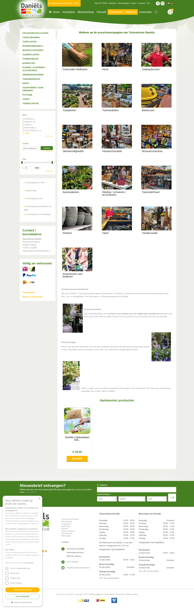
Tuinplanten (29, 42)
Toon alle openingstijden (109, 578)
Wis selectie (49, 136)
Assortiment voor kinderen (32, 89)
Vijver (25, 99)
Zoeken (25, 143)
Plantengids (66, 536)
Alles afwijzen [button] (22, 596)
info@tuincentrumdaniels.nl (78, 567)
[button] (22, 602)
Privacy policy (132, 594)
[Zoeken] (156, 12)
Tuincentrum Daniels (70, 519)
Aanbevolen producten (117, 400)
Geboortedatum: (104, 494)
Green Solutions (96, 594)
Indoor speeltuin (68, 531)
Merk (24, 115)
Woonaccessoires (32, 50)
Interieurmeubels (32, 46)
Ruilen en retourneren (32, 297)
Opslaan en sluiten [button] (22, 590)
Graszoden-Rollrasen (35, 33)
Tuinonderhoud (31, 79)
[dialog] (22, 551)
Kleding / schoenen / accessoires (33, 69)
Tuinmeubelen (30, 59)
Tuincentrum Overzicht (114, 594)
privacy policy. (31, 492)
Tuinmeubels (66, 533)
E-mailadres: (103, 485)
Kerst (25, 83)
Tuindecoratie (30, 103)
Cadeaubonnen (31, 37)
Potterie (27, 95)
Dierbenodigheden (33, 75)
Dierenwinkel (66, 521)
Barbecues (28, 63)
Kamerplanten (30, 54)
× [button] (39, 499)
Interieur (64, 529)
